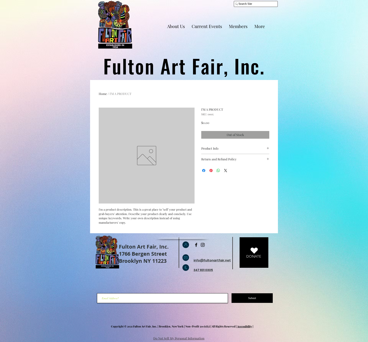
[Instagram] (202, 244)
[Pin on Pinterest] (211, 170)
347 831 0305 (203, 270)
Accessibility (244, 326)
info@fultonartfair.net (212, 260)
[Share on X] (225, 170)
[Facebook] (196, 244)
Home (103, 94)
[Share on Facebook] (203, 170)
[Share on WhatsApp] (218, 170)
